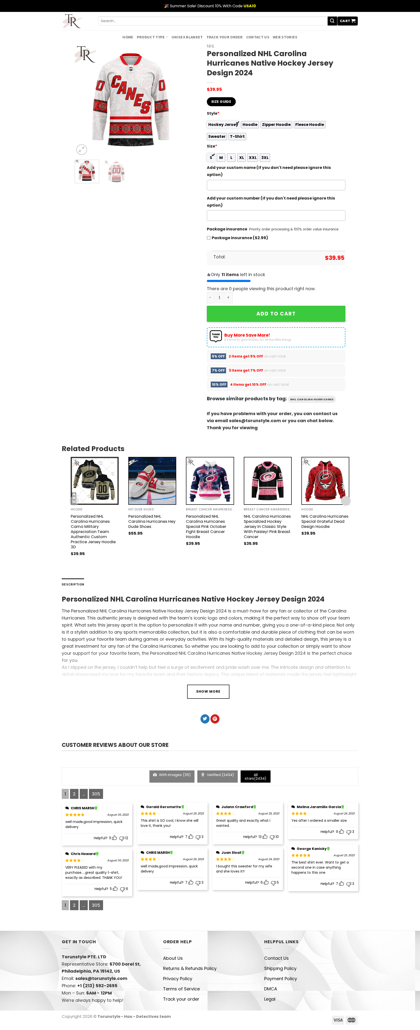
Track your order (224, 37)
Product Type (151, 37)
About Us (173, 958)
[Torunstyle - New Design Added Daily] (76, 21)
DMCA (270, 989)
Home (127, 37)
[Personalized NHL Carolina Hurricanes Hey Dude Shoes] (152, 480)
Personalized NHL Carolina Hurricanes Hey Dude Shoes (151, 521)
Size (212, 146)
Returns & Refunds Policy (190, 968)
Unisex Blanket (187, 37)
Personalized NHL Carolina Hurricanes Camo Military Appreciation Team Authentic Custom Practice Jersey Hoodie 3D (93, 532)
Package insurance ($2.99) (240, 238)
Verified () (220, 774)
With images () (174, 774)
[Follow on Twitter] (205, 719)
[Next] (179, 99)
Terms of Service (181, 989)
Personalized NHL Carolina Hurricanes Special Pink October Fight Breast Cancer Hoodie (206, 526)
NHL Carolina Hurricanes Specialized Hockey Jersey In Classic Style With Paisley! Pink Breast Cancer (267, 526)
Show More (208, 691)
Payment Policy (280, 979)
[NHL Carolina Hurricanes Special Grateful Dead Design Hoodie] (325, 480)
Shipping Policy (280, 968)
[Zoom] (81, 149)
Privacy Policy (177, 979)
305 (96, 794)
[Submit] (332, 21)
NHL (210, 46)
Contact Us (257, 37)
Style (213, 113)
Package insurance (227, 229)
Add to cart (276, 313)
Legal (269, 999)
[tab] (73, 584)
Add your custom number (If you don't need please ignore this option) (271, 201)
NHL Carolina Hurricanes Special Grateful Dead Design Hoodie (324, 521)
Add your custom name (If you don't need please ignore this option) (269, 171)
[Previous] (83, 99)
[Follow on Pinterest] (214, 719)
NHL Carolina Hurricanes (312, 399)
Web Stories (285, 37)
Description (73, 584)
